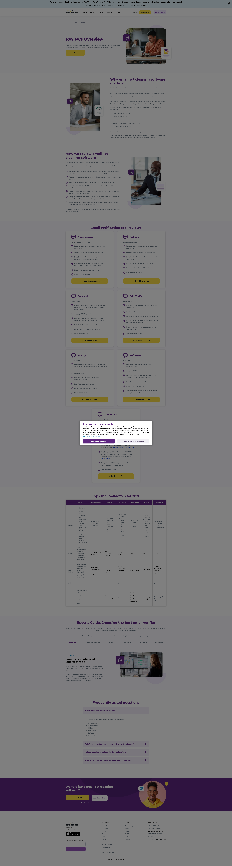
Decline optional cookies (133, 441)
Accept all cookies (98, 441)
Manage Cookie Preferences (91, 437)
